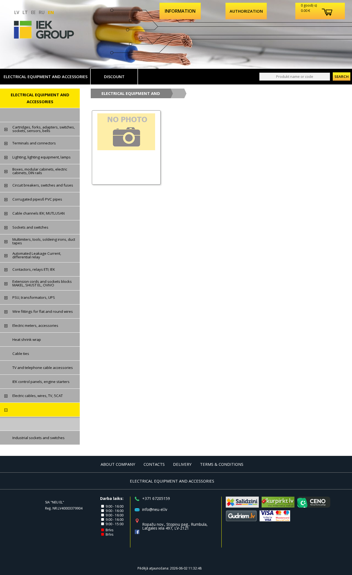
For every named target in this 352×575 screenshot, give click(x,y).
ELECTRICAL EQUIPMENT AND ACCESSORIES (45, 76)
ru (42, 12)
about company (118, 464)
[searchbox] (294, 77)
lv (16, 12)
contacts (154, 464)
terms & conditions (221, 464)
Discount (114, 76)
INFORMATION (180, 11)
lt (25, 12)
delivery (182, 464)
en (51, 12)
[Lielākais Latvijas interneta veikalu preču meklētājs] (278, 506)
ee (33, 12)
